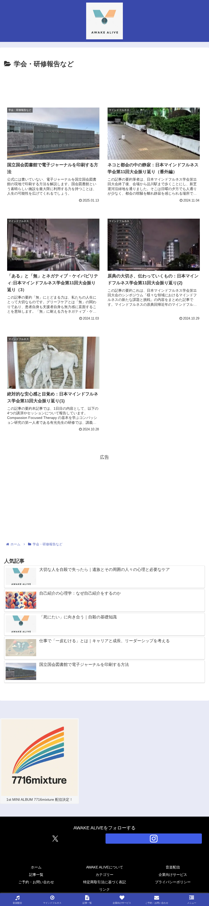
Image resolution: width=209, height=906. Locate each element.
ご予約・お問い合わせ (36, 882)
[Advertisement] (104, 84)
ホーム (36, 867)
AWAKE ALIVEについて (104, 867)
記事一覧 (36, 875)
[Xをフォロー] (55, 838)
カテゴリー (104, 875)
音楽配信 (173, 867)
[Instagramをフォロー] (154, 838)
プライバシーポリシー (173, 882)
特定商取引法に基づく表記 (104, 882)
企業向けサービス (173, 875)
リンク (104, 889)
